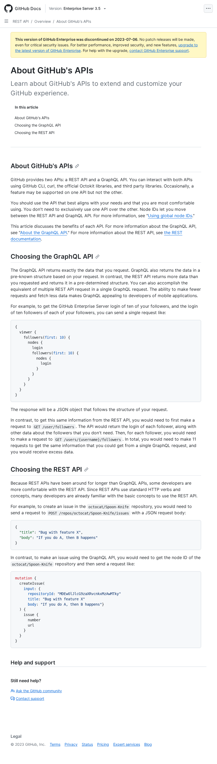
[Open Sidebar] (6, 21)
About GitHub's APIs (73, 21)
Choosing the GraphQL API (52, 256)
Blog (148, 744)
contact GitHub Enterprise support (159, 50)
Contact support (30, 698)
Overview (42, 21)
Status (87, 744)
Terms (55, 744)
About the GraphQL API (43, 232)
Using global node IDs (170, 215)
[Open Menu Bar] (208, 8)
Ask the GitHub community (39, 691)
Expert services (126, 744)
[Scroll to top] (205, 752)
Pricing (103, 744)
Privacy (71, 744)
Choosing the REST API (46, 469)
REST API (21, 21)
